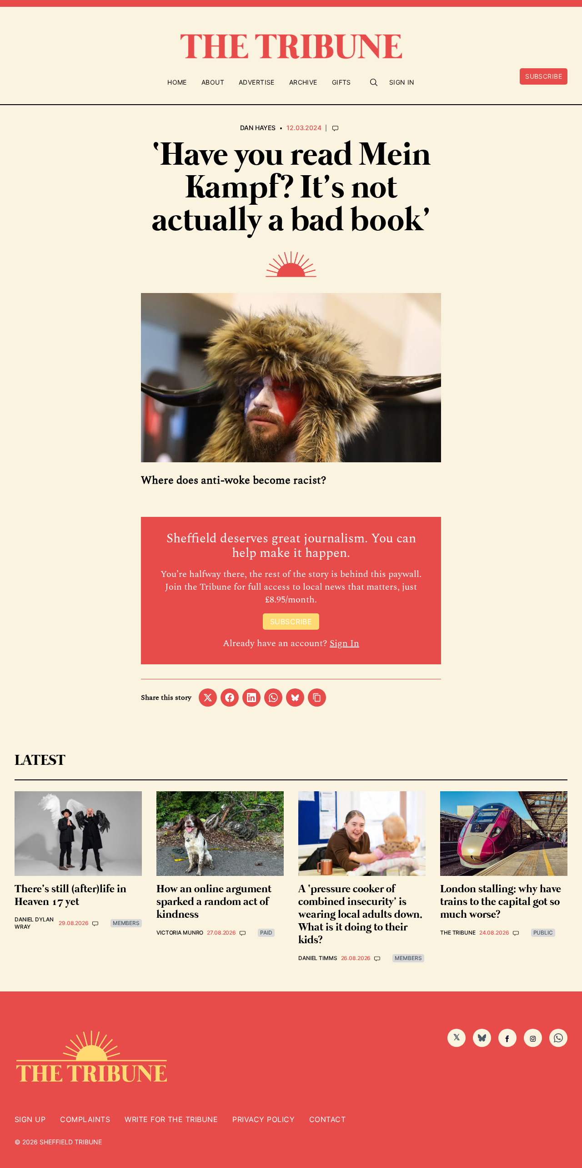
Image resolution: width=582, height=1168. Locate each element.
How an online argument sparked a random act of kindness (213, 902)
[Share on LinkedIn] (251, 697)
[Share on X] (208, 697)
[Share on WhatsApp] (273, 697)
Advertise (257, 82)
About (212, 82)
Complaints (85, 1119)
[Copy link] (317, 697)
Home (177, 82)
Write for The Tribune (171, 1119)
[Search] (373, 82)
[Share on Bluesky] (295, 697)
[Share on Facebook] (230, 697)
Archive (303, 82)
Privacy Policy (263, 1119)
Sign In (402, 82)
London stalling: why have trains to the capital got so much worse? (500, 902)
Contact (327, 1119)
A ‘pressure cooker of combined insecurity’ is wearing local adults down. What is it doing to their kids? (360, 914)
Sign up (30, 1119)
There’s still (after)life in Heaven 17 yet (70, 895)
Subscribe (543, 76)
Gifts (341, 82)
